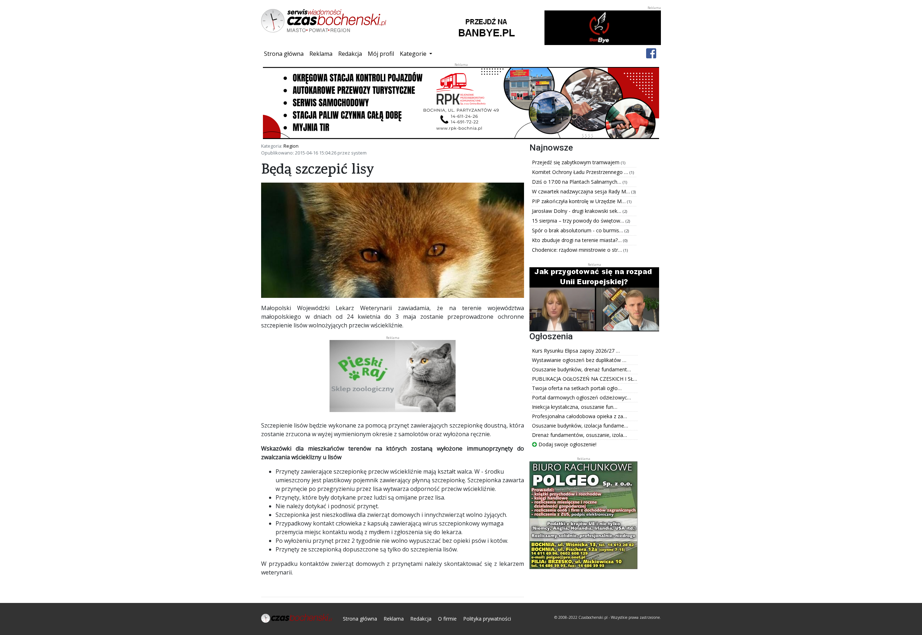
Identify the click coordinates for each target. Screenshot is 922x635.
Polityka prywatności (487, 618)
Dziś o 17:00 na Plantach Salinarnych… (577, 181)
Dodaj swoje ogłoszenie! (566, 444)
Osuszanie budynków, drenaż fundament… (581, 369)
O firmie (447, 618)
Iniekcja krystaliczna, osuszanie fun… (574, 406)
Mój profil (381, 54)
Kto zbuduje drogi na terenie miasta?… (577, 240)
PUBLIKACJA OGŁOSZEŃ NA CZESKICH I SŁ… (584, 378)
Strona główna (285, 53)
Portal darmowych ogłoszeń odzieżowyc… (581, 397)
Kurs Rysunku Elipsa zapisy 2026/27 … (576, 350)
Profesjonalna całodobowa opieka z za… (579, 416)
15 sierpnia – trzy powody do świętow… (579, 220)
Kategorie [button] (414, 54)
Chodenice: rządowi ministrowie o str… (577, 249)
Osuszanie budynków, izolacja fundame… (580, 425)
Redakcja (350, 54)
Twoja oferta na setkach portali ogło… (577, 388)
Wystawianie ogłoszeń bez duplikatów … (579, 360)
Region (291, 146)
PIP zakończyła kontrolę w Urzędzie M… (579, 201)
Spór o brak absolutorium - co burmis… (578, 230)
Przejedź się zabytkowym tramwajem (576, 162)
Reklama (320, 54)
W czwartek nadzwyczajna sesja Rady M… (581, 191)
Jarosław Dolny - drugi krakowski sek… (577, 210)
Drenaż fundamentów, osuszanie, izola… (579, 434)
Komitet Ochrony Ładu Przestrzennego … (581, 172)
